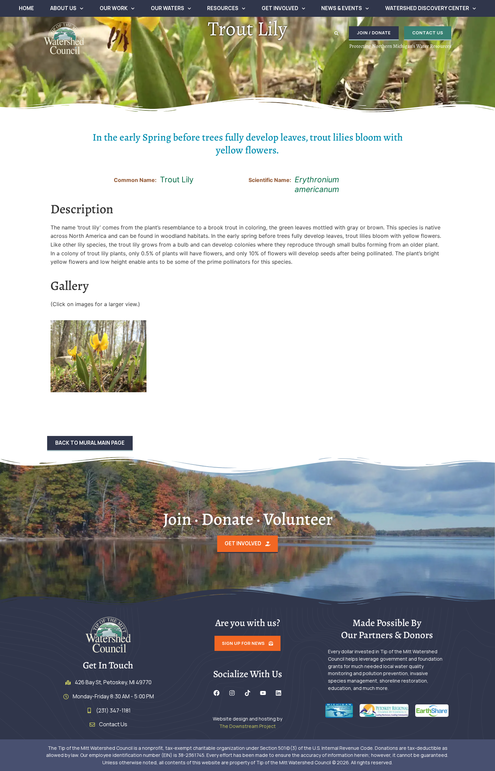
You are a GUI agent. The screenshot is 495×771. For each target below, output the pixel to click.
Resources (222, 8)
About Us (63, 8)
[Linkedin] (278, 693)
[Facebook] (216, 693)
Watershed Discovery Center (427, 8)
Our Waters (167, 8)
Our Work (114, 8)
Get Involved (280, 8)
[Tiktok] (247, 693)
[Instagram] (232, 693)
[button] (336, 33)
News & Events (341, 8)
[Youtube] (263, 693)
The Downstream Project (247, 726)
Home (26, 8)
